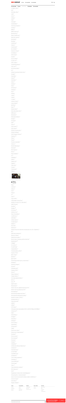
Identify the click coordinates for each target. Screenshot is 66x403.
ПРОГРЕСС (14, 314)
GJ (12, 70)
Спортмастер (14, 349)
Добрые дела (20, 390)
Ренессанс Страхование (17, 332)
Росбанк (13, 334)
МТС (13, 281)
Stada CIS (14, 161)
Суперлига (14, 355)
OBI (12, 122)
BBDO (13, 29)
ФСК (12, 371)
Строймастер (14, 353)
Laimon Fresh (14, 101)
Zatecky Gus (14, 212)
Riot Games (14, 149)
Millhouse (13, 112)
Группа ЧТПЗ (14, 252)
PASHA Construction (16, 130)
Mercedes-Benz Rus (16, 111)
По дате (19, 6)
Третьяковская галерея (17, 367)
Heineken (13, 79)
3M (12, 10)
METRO (13, 105)
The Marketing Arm (43, 391)
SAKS (13, 159)
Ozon (13, 124)
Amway (13, 27)
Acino (13, 16)
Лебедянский (14, 268)
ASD (12, 14)
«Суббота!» (14, 215)
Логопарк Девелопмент (17, 278)
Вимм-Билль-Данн (16, 237)
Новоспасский (15, 301)
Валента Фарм (15, 235)
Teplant (13, 163)
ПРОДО (13, 316)
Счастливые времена (16, 357)
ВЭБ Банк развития (16, 233)
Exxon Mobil (14, 58)
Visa (12, 196)
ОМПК (13, 303)
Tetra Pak (13, 165)
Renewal (13, 147)
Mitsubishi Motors (15, 116)
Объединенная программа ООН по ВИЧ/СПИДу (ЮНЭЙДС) (25, 309)
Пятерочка (14, 326)
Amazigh (13, 21)
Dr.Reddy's (14, 52)
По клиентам (24, 6)
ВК (12, 231)
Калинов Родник (15, 264)
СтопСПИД (14, 351)
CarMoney (14, 43)
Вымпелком (14, 241)
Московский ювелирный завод (18, 295)
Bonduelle (14, 39)
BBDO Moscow (15, 31)
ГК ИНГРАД (14, 246)
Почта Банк (14, 322)
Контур (13, 266)
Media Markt (14, 109)
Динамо (13, 256)
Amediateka (14, 23)
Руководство (12, 388)
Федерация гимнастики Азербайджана (20, 372)
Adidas (13, 17)
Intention (13, 89)
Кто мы (22, 2)
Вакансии (12, 389)
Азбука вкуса (14, 219)
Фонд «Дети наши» (28, 389)
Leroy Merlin (14, 103)
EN (52, 2)
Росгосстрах (14, 336)
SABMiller (13, 157)
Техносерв (14, 363)
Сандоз (13, 341)
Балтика (13, 225)
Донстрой (14, 258)
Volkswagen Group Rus (17, 200)
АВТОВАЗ (14, 217)
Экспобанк (14, 380)
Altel (12, 19)
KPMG (13, 93)
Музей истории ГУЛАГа (17, 297)
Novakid (13, 120)
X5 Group (14, 210)
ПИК (12, 312)
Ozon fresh (14, 126)
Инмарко (13, 262)
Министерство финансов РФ (18, 289)
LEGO (13, 97)
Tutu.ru (13, 171)
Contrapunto (42, 389)
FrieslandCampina (15, 64)
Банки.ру (13, 227)
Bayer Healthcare (15, 35)
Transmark (14, 169)
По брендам (30, 6)
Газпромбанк (14, 248)
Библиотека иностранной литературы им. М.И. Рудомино (25, 229)
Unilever (13, 186)
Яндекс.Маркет (15, 382)
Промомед (14, 324)
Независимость (15, 299)
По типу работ (35, 6)
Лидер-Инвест (15, 276)
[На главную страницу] (15, 2)
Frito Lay (13, 66)
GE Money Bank (15, 68)
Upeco (13, 188)
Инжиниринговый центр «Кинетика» (20, 260)
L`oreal (13, 99)
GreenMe (13, 76)
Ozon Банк (14, 128)
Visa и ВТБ (14, 198)
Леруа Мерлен (15, 274)
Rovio (13, 151)
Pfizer (13, 138)
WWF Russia (14, 204)
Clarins (13, 45)
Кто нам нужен (33, 2)
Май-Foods (14, 283)
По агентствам (13, 6)
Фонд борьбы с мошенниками (18, 374)
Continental (14, 47)
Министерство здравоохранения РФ (20, 287)
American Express (15, 25)
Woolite (13, 206)
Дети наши (14, 254)
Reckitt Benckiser (15, 145)
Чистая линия (14, 378)
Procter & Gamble (15, 142)
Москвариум (14, 291)
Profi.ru (13, 143)
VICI (12, 190)
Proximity (42, 390)
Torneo (13, 167)
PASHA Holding (15, 132)
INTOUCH (14, 87)
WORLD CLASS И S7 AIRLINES (19, 202)
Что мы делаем (27, 2)
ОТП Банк (14, 307)
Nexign (13, 118)
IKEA (12, 85)
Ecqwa (13, 56)
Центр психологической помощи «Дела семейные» (23, 376)
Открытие (14, 310)
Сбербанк (14, 343)
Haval (13, 78)
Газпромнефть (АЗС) (16, 250)
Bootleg (13, 41)
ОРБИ (13, 305)
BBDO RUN (27, 388)
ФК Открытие (14, 369)
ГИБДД (13, 243)
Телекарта (14, 359)
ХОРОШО (62, 400)
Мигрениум (14, 285)
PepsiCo (13, 136)
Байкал (13, 223)
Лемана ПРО (14, 270)
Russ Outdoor (14, 153)
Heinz (13, 81)
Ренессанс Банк (15, 330)
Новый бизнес (20, 389)
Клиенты (20, 388)
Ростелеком (14, 338)
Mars (13, 107)
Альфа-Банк (14, 221)
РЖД (12, 328)
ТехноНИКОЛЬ (15, 361)
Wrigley (13, 208)
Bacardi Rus (14, 33)
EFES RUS (14, 54)
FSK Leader (14, 62)
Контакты (12, 390)
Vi (12, 194)
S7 (12, 155)
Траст (13, 365)
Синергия (13, 347)
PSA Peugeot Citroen (16, 134)
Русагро (13, 340)
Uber (12, 184)
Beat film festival (15, 37)
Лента (13, 272)
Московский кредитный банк (18, 293)
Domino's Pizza (15, 50)
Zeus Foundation (15, 214)
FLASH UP (14, 60)
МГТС (13, 279)
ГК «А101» (14, 245)
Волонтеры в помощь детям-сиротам (20, 239)
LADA (13, 95)
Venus (13, 192)
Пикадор (13, 320)
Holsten (13, 83)
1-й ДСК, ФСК (14, 8)
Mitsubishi (14, 114)
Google (13, 74)
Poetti (13, 140)
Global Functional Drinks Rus (18, 72)
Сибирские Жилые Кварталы (18, 345)
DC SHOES (14, 48)
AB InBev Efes (15, 12)
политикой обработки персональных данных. (52, 401)
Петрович (13, 318)
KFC (12, 91)
